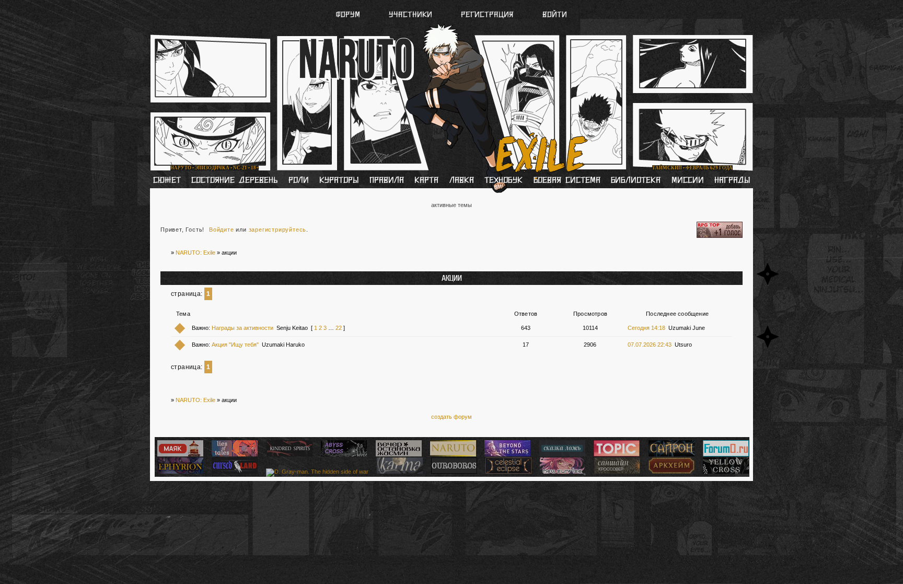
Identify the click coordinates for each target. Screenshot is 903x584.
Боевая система (567, 181)
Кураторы (338, 181)
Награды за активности (242, 328)
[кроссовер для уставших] (397, 454)
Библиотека (636, 181)
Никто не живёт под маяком (293, 158)
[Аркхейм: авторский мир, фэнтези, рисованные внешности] (670, 471)
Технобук (503, 181)
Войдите (221, 229)
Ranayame (472, 46)
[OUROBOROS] (453, 471)
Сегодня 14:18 (646, 328)
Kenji (237, 46)
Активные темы (451, 205)
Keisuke (661, 46)
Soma (350, 46)
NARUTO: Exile (195, 252)
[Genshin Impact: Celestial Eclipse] (507, 471)
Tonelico (541, 46)
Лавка (461, 181)
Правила (386, 181)
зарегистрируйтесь (278, 229)
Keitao (294, 46)
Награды (732, 181)
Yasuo (602, 46)
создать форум (451, 417)
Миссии (688, 181)
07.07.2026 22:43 (650, 344)
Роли (298, 181)
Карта (426, 181)
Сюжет (167, 181)
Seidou (407, 46)
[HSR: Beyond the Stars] (506, 454)
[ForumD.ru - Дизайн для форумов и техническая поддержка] (724, 454)
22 (338, 328)
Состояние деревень (234, 181)
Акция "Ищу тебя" (235, 344)
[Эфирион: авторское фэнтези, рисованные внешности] (179, 471)
